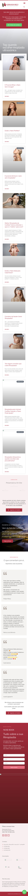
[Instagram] (6, 835)
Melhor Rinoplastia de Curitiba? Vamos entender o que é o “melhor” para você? (14, 225)
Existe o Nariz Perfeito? (12, 131)
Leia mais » (7, 96)
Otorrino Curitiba (21, 881)
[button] (24, 3)
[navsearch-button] (24, 7)
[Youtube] (8, 835)
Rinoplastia (22, 883)
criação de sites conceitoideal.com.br (14, 893)
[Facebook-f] (3, 835)
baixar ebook (14, 767)
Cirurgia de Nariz (16, 884)
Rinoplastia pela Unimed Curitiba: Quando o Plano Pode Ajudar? (13, 411)
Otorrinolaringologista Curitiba (9, 881)
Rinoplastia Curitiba (7, 884)
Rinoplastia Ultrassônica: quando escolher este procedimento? (13, 459)
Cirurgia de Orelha (13, 886)
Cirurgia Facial (5, 883)
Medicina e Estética (14, 883)
